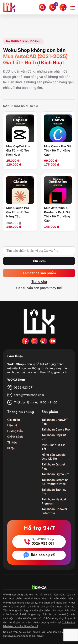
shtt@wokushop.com (15, 635)
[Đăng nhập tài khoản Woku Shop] (63, 7)
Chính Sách (15, 436)
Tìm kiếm (39, 261)
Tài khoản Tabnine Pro (54, 491)
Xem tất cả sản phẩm (39, 273)
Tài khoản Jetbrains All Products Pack (55, 482)
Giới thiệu (13, 419)
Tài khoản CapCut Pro (54, 437)
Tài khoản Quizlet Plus (53, 466)
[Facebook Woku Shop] (25, 341)
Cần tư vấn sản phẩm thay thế (39, 288)
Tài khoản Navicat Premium (54, 501)
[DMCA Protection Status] (38, 586)
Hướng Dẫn (15, 431)
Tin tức (12, 442)
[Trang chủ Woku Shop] (39, 321)
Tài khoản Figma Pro (55, 474)
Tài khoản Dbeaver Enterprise (54, 511)
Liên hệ (12, 425)
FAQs (11, 448)
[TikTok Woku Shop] (43, 341)
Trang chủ (39, 281)
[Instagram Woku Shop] (34, 341)
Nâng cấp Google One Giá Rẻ (54, 456)
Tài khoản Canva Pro (56, 429)
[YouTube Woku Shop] (53, 341)
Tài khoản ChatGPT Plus (55, 422)
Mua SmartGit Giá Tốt (54, 447)
